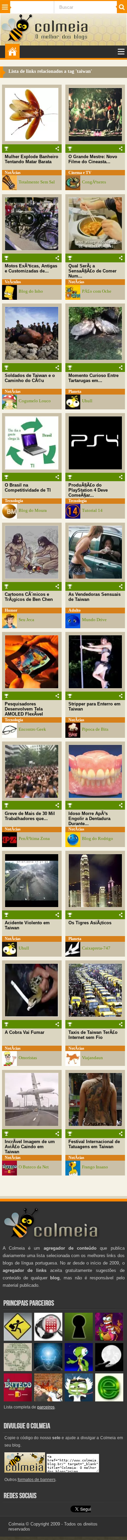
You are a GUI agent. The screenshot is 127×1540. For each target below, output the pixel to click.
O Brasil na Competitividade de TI (28, 488)
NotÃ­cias (13, 173)
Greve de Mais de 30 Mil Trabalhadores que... (30, 816)
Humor (11, 610)
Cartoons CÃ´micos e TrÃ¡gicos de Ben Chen (29, 597)
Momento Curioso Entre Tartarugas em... (93, 378)
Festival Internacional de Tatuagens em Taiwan (94, 1144)
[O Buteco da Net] (18, 1399)
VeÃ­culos (13, 282)
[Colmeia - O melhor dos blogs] (17, 41)
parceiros (46, 1407)
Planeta (74, 391)
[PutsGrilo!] (79, 1369)
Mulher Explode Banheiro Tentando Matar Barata (31, 159)
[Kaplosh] (48, 1399)
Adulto (74, 610)
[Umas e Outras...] (18, 1369)
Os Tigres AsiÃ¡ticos (89, 922)
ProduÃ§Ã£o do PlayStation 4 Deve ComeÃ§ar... (88, 490)
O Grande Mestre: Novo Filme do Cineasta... (92, 159)
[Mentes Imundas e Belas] (109, 1369)
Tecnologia (14, 501)
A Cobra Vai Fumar (24, 1032)
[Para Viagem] (18, 1339)
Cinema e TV (79, 173)
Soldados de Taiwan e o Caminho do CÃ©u (30, 378)
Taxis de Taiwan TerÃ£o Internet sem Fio (93, 1035)
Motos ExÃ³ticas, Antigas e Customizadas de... (31, 268)
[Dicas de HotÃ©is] (48, 1339)
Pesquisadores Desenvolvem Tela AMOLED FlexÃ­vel (24, 709)
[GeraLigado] (79, 1399)
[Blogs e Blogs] (109, 1399)
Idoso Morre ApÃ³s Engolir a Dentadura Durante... (89, 818)
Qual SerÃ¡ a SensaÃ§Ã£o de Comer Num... (92, 271)
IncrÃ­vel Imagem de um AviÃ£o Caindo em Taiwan (30, 1146)
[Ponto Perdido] (79, 1339)
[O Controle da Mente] (48, 1369)
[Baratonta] (109, 1339)
